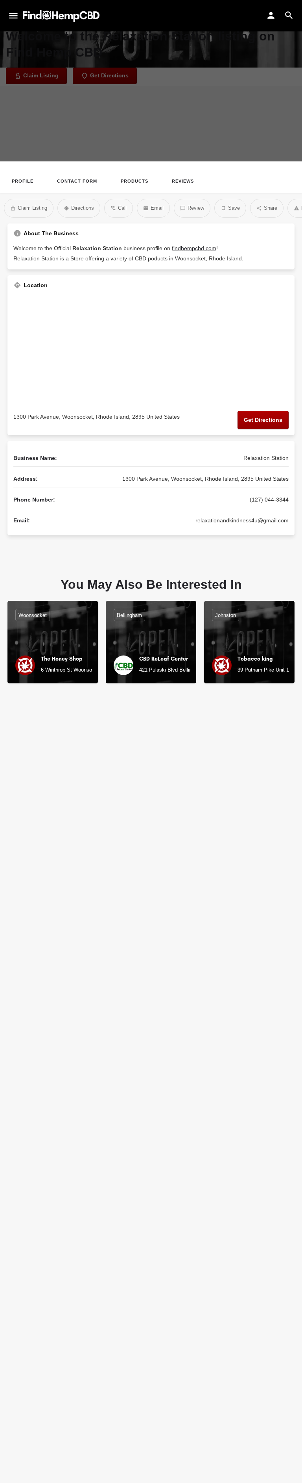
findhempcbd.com (194, 248)
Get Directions (263, 420)
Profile (22, 181)
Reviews (183, 181)
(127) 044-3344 (269, 499)
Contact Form (77, 181)
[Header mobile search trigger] (289, 15)
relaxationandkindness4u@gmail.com (242, 520)
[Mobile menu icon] (13, 16)
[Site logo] (62, 16)
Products (134, 181)
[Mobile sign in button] (271, 15)
